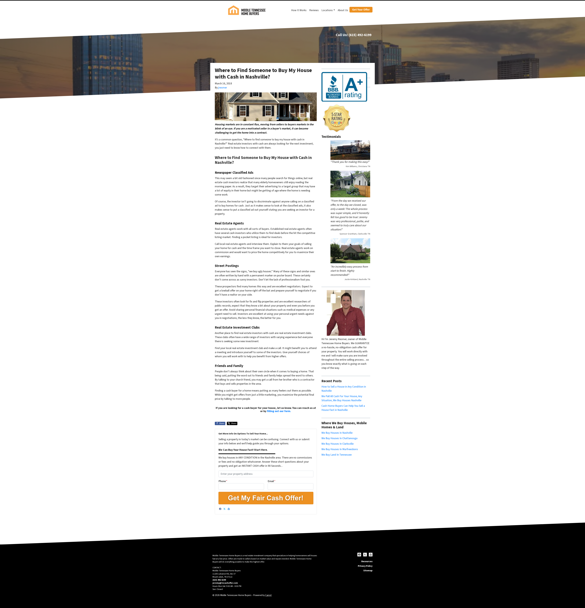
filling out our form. (279, 411)
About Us (343, 10)
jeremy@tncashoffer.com (225, 583)
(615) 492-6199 (360, 34)
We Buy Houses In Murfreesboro (339, 449)
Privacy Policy (365, 566)
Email (271, 481)
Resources (366, 561)
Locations (327, 10)
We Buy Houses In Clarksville (337, 444)
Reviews (314, 10)
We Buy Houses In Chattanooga (339, 438)
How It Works (299, 10)
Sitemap (367, 570)
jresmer (222, 88)
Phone (222, 481)
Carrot (268, 595)
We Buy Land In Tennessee (336, 455)
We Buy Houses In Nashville (337, 433)
